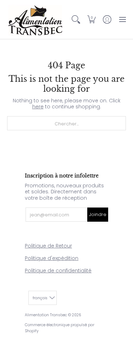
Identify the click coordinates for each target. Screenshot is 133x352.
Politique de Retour (48, 245)
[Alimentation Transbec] (35, 19)
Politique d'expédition (51, 258)
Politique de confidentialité (58, 270)
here (38, 106)
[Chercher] (76, 19)
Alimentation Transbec (46, 315)
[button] (91, 19)
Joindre (97, 214)
